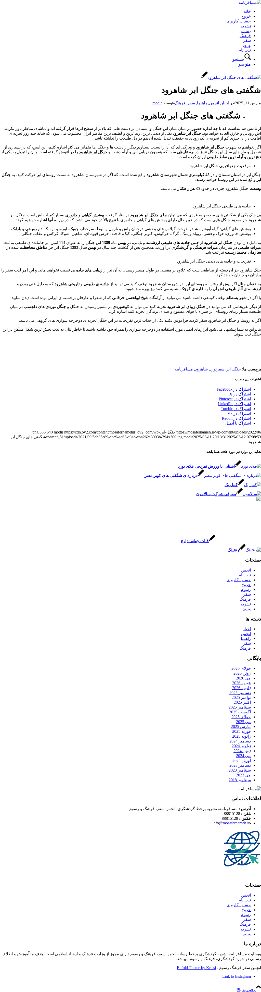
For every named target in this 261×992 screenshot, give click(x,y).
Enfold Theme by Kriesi (196, 967)
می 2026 (243, 678)
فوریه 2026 (241, 683)
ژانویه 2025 (241, 736)
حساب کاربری (239, 21)
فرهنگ (245, 35)
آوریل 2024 (241, 760)
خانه (247, 11)
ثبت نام (245, 50)
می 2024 (243, 755)
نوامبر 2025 (241, 697)
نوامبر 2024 (241, 746)
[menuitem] (125, 57)
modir (157, 103)
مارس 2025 (241, 726)
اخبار (225, 103)
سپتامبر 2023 (240, 770)
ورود (247, 45)
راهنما (202, 103)
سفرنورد (217, 369)
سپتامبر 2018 (240, 780)
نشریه (246, 26)
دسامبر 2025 (240, 692)
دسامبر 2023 (240, 765)
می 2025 (243, 722)
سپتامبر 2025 (240, 707)
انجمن (214, 103)
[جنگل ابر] (231, 77)
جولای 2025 (241, 717)
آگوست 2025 (240, 712)
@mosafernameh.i (233, 823)
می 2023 (243, 775)
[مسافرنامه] (250, 2)
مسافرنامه (184, 369)
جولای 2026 (241, 668)
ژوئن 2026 (242, 673)
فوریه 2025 (241, 731)
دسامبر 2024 (240, 741)
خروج (246, 16)
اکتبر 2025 (242, 702)
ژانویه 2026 (241, 688)
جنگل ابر (233, 369)
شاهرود (201, 369)
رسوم (246, 31)
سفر (247, 40)
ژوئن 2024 (242, 751)
